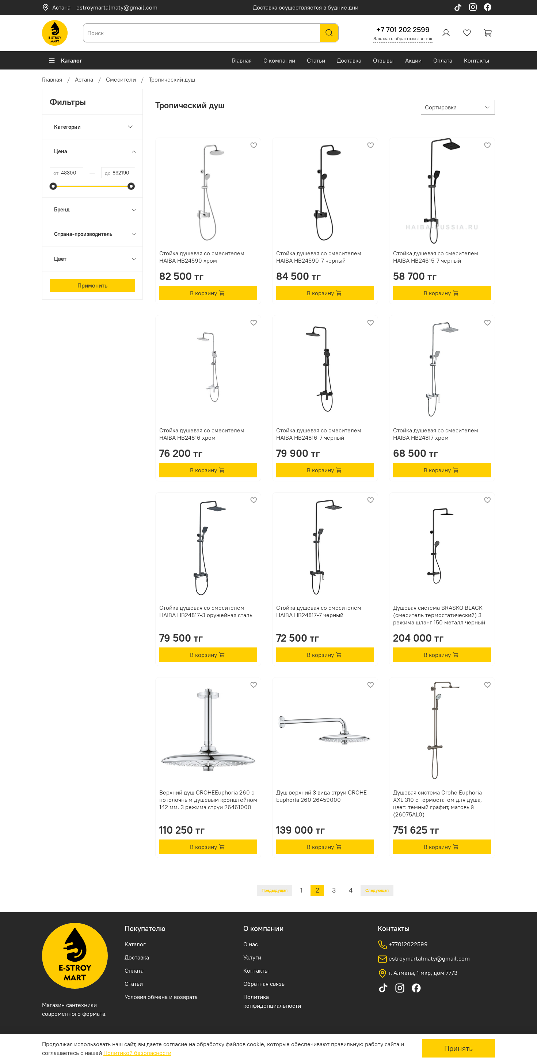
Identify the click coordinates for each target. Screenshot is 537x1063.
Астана (61, 7)
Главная (242, 60)
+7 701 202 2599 (403, 29)
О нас (250, 944)
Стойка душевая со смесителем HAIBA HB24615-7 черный (435, 256)
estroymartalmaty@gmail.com (116, 7)
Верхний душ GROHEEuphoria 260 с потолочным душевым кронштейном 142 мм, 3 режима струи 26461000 (208, 800)
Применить (92, 285)
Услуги (252, 957)
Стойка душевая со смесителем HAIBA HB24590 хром (201, 256)
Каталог (71, 60)
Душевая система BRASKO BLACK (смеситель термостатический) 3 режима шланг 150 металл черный (439, 615)
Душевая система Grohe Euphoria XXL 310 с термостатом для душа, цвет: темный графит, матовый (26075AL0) (437, 803)
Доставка (349, 60)
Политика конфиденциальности (272, 1001)
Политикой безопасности (137, 1052)
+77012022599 (407, 944)
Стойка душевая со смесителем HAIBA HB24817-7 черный (318, 611)
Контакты (476, 60)
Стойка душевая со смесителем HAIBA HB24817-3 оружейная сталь (205, 611)
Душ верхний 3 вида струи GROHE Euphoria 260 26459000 (321, 796)
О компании (279, 60)
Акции (413, 60)
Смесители (121, 79)
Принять (458, 1048)
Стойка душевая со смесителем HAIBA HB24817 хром (435, 434)
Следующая (377, 890)
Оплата (442, 60)
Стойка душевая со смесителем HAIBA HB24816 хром (201, 434)
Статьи (316, 60)
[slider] (53, 186)
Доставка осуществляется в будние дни (305, 7)
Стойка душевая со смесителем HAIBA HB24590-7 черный (318, 256)
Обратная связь (264, 983)
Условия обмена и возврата (161, 996)
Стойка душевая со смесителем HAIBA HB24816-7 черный (318, 434)
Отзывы (383, 60)
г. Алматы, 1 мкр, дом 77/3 (422, 972)
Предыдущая (274, 890)
